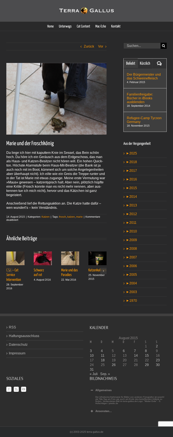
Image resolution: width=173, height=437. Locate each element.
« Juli (94, 374)
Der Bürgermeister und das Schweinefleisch (144, 76)
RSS (12, 327)
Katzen (46, 216)
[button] (9, 271)
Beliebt (130, 63)
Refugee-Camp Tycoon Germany (144, 120)
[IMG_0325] (56, 99)
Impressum (17, 353)
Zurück (89, 46)
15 (147, 355)
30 (158, 365)
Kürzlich (145, 63)
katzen (71, 216)
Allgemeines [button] (103, 390)
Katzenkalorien (97, 270)
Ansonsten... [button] (103, 411)
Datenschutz (18, 344)
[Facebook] (8, 389)
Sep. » (105, 374)
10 (92, 355)
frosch (62, 216)
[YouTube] (23, 389)
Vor (100, 46)
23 (158, 360)
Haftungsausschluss (24, 336)
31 (92, 369)
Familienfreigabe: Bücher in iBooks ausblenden (140, 98)
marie (79, 216)
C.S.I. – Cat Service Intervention (13, 275)
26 (114, 365)
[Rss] (16, 389)
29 (147, 365)
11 (102, 355)
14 (136, 355)
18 (103, 360)
